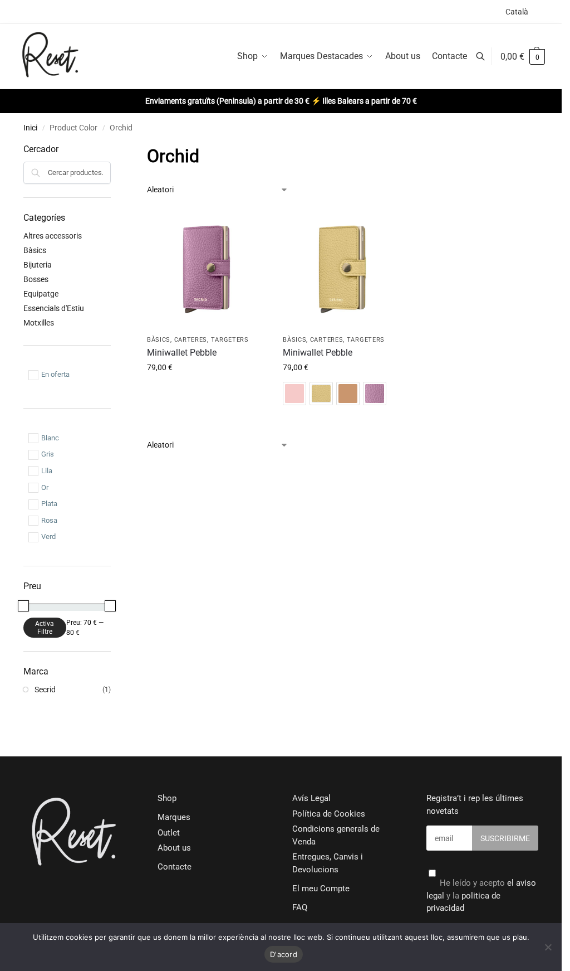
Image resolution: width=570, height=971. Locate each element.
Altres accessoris (52, 235)
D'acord (283, 954)
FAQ (299, 907)
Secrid (45, 689)
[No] (547, 947)
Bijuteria (37, 264)
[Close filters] (114, 149)
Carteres (191, 339)
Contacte (174, 867)
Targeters (230, 339)
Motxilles (38, 322)
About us (174, 848)
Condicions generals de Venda (336, 835)
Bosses (35, 279)
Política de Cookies (328, 814)
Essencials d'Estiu (53, 308)
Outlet (169, 833)
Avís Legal (311, 798)
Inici (30, 127)
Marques (174, 817)
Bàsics (158, 339)
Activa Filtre (44, 627)
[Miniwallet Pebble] (206, 269)
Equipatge (40, 293)
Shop (167, 798)
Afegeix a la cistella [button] (206, 391)
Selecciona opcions (342, 418)
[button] (522, 57)
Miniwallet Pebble (182, 352)
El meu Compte (321, 888)
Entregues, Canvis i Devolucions (327, 863)
